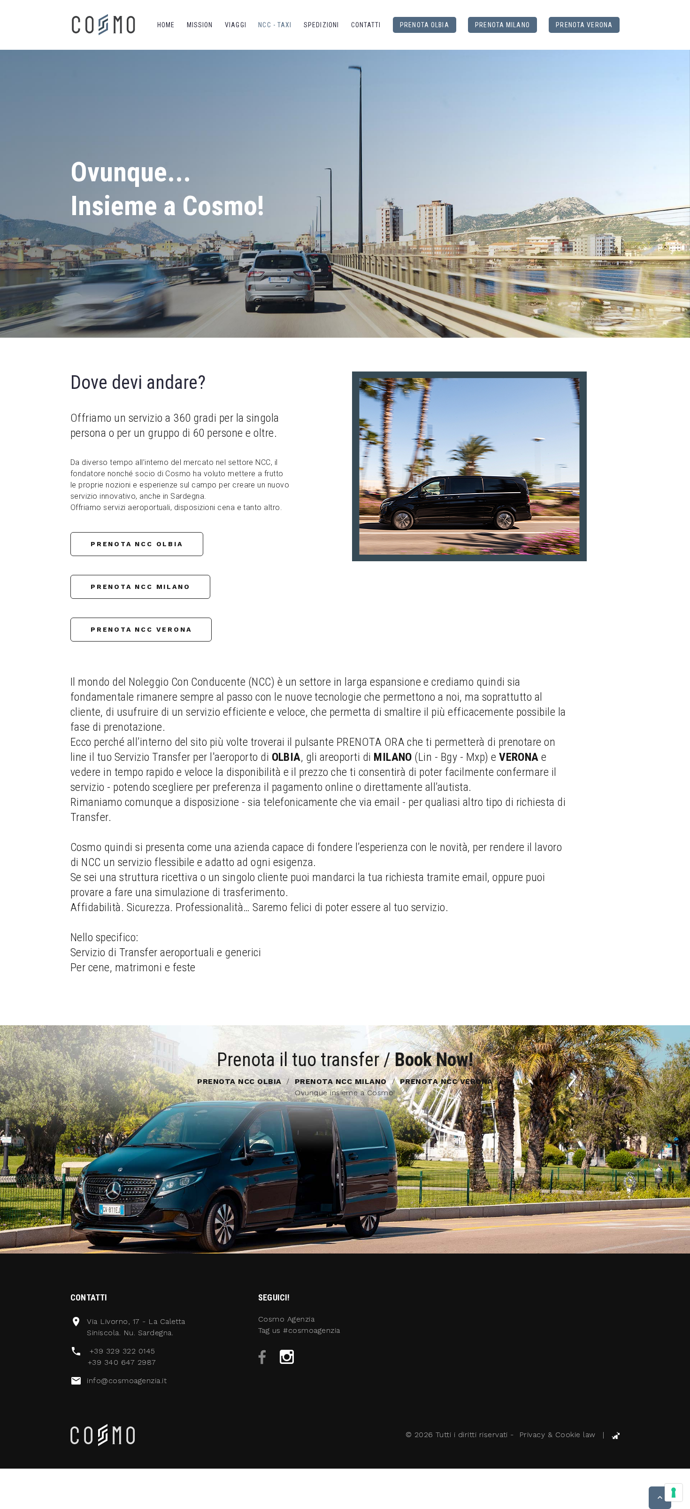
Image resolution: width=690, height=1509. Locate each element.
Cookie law (575, 1434)
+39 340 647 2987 (122, 1362)
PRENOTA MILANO (502, 25)
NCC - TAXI (274, 25)
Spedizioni (321, 25)
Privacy (532, 1434)
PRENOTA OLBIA (424, 25)
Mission (200, 25)
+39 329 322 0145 (122, 1350)
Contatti (366, 25)
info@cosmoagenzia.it (127, 1380)
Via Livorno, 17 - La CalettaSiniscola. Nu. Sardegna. (136, 1327)
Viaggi (235, 25)
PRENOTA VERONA (584, 25)
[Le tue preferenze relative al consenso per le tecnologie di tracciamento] (673, 1492)
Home (166, 25)
